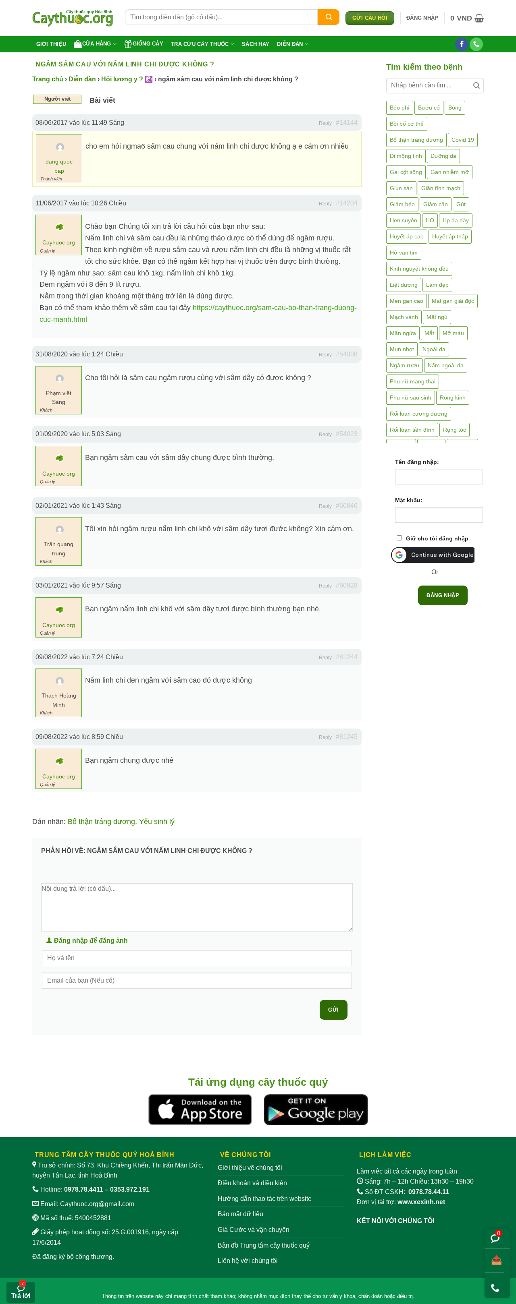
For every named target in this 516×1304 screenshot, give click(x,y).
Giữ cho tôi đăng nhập (437, 538)
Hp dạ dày (456, 220)
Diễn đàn (290, 44)
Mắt (429, 333)
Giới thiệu (51, 44)
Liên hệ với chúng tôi (248, 1260)
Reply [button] (325, 123)
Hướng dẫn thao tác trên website (265, 1198)
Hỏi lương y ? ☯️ (127, 79)
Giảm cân (435, 204)
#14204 (347, 203)
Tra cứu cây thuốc (200, 44)
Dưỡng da (443, 156)
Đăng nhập (443, 595)
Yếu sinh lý (157, 822)
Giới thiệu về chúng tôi (250, 1167)
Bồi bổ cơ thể (407, 123)
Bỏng (455, 107)
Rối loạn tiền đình (412, 429)
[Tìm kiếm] (328, 17)
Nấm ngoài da (446, 365)
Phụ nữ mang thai (412, 381)
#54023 (347, 434)
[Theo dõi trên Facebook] (461, 44)
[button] (422, 18)
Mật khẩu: (408, 500)
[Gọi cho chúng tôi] (476, 44)
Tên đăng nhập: (417, 462)
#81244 (347, 657)
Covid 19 (463, 140)
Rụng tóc (454, 429)
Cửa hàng (96, 44)
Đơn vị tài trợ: (401, 1201)
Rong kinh (453, 397)
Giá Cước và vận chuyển (253, 1229)
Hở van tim (404, 252)
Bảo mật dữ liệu (240, 1214)
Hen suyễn (403, 220)
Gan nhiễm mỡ (450, 172)
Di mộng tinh (406, 156)
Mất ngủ (437, 317)
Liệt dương (404, 284)
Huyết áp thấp (450, 236)
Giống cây (148, 44)
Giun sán (401, 188)
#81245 (347, 736)
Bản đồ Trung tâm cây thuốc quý (264, 1245)
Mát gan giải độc (453, 301)
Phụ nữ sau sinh (410, 397)
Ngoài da (433, 349)
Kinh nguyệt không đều (419, 268)
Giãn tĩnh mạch (440, 188)
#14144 (347, 122)
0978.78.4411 (83, 1189)
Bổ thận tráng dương (101, 822)
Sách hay (255, 44)
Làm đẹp (437, 284)
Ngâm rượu (404, 365)
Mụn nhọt (402, 349)
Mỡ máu (453, 333)
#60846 (347, 505)
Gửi (333, 1010)
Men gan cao (406, 301)
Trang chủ (47, 79)
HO (430, 220)
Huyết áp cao (407, 236)
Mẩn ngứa (403, 333)
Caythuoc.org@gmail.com (97, 1204)
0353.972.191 (130, 1189)
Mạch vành (404, 317)
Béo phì (400, 107)
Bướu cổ (429, 107)
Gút (461, 204)
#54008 (347, 354)
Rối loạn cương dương (418, 413)
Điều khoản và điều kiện (252, 1183)
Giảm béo (402, 204)
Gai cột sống (406, 172)
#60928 (347, 585)
